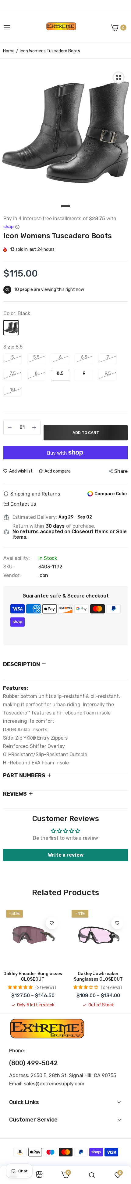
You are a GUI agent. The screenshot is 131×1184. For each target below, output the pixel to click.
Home (9, 51)
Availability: (16, 558)
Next (120, 957)
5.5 (36, 357)
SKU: (8, 567)
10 (12, 389)
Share (121, 471)
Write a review (65, 855)
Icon (43, 575)
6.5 (84, 357)
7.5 (12, 373)
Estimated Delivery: (34, 517)
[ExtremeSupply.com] (61, 27)
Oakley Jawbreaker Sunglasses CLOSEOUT (98, 976)
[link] (52, 923)
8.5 (60, 373)
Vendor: (12, 575)
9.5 (107, 373)
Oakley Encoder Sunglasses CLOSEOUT (32, 976)
